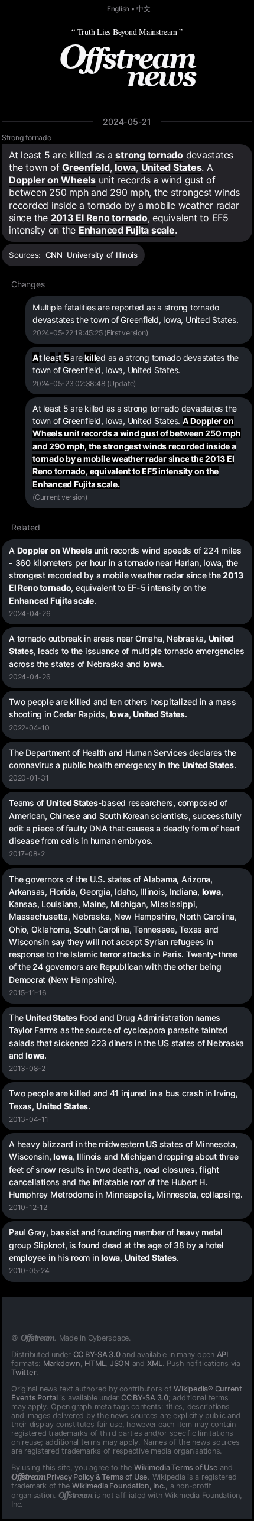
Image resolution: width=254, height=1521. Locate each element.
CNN (54, 255)
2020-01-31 (29, 778)
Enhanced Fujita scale (127, 230)
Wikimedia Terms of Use (176, 1467)
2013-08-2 (27, 1068)
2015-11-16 (28, 992)
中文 (143, 9)
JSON (120, 1363)
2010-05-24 (29, 1270)
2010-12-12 (28, 1207)
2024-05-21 (127, 121)
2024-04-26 (30, 613)
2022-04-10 (29, 727)
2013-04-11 (28, 1119)
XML (154, 1363)
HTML (94, 1363)
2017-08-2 (27, 853)
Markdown (61, 1363)
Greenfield (86, 167)
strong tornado (149, 155)
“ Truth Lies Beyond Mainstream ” (127, 31)
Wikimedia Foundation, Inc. (119, 1485)
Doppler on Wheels (52, 180)
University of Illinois (102, 255)
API (222, 1354)
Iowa (125, 167)
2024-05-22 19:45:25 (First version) (90, 332)
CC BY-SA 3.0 (97, 1354)
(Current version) (59, 497)
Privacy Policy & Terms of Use (79, 1477)
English (118, 9)
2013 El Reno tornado (99, 218)
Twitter (23, 1372)
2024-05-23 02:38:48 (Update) (84, 383)
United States (171, 167)
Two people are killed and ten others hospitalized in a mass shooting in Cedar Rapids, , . (122, 708)
